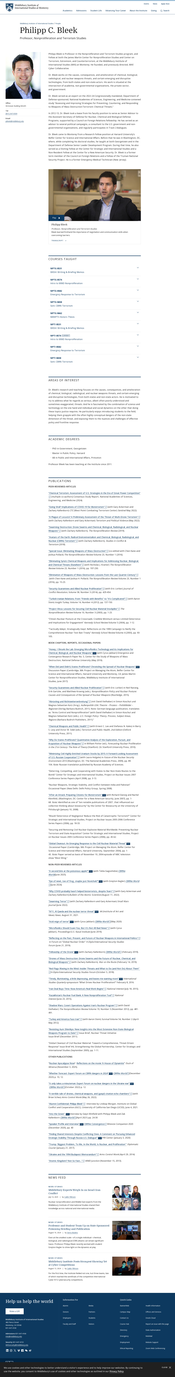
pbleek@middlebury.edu (15, 121)
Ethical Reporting (126, 1348)
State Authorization (153, 1330)
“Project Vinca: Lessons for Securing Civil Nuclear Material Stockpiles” (83, 608)
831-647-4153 (18, 1342)
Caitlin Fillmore (70, 1197)
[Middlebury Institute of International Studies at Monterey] (27, 7)
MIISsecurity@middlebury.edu (17, 1345)
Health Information (153, 1306)
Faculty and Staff (69, 1324)
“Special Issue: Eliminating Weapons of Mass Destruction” (77, 550)
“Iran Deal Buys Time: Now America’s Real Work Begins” (76, 988)
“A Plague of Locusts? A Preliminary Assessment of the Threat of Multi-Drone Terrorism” (93, 517)
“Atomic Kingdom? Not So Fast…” (65, 1160)
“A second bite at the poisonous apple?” (68, 871)
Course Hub (124, 1324)
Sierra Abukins (72, 1232)
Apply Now (165, 4)
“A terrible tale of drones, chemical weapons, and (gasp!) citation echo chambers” (89, 1093)
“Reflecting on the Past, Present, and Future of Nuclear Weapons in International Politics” (93, 938)
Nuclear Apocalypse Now (61, 1063)
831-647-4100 (11, 1328)
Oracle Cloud (150, 1318)
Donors (66, 1312)
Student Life (96, 10)
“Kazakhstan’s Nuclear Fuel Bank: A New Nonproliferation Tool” (80, 995)
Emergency (124, 1336)
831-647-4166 (20, 1333)
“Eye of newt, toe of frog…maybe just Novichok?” (73, 881)
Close (165, 1367)
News (155, 4)
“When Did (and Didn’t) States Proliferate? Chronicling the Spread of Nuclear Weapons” (91, 666)
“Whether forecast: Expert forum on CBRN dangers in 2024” (78, 1073)
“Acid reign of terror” (58, 921)
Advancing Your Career (115, 10)
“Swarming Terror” (57, 901)
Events (146, 4)
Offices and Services (153, 1312)
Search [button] (166, 10)
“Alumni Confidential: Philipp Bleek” (65, 1103)
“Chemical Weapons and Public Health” (67, 726)
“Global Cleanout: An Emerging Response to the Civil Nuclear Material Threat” (87, 843)
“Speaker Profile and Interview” (63, 1124)
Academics (67, 10)
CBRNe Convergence (94, 1124)
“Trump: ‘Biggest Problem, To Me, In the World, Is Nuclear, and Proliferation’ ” (87, 1144)
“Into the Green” (56, 1113)
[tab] (94, 270)
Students (92, 1318)
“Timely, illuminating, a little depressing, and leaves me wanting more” (83, 978)
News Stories (55, 1186)
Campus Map (125, 1312)
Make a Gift (15, 1311)
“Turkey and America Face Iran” (64, 1019)
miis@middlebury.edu (14, 1336)
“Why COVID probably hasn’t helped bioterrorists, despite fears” (80, 891)
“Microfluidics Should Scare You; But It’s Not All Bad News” (78, 928)
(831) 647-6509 (11, 114)
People (58, 23)
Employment (125, 1342)
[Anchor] (79, 258)
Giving (154, 10)
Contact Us (124, 1318)
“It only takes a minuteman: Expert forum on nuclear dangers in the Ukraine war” (89, 1083)
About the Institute (138, 10)
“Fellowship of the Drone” (61, 951)
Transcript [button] (57, 240)
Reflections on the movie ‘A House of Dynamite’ (100, 1063)
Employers (67, 1318)
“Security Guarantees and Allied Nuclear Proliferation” (75, 588)
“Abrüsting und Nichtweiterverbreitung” (68, 701)
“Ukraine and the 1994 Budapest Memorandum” (72, 1154)
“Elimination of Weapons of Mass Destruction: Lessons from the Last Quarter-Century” (92, 574)
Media (91, 1306)
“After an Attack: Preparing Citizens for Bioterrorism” (75, 794)
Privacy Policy (117, 1371)
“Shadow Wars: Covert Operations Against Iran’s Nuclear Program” (81, 1005)
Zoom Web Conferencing (155, 1348)
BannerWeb (124, 1306)
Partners (92, 1312)
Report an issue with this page (157, 1324)
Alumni (65, 1306)
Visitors (91, 1324)
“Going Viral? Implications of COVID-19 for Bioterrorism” (76, 506)
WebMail (149, 1336)
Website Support (152, 1342)
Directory (123, 1330)
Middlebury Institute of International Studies (37, 23)
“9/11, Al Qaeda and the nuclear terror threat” (71, 911)
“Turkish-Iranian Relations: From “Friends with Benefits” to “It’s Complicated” (86, 598)
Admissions (81, 10)
